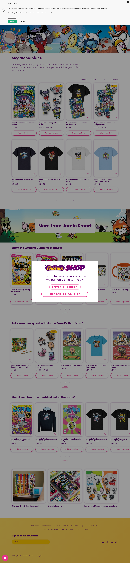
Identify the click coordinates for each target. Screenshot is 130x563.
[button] (96, 263)
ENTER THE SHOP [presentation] (65, 287)
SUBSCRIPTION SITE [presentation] (64, 294)
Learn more (12, 18)
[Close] (128, 2)
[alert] (65, 281)
